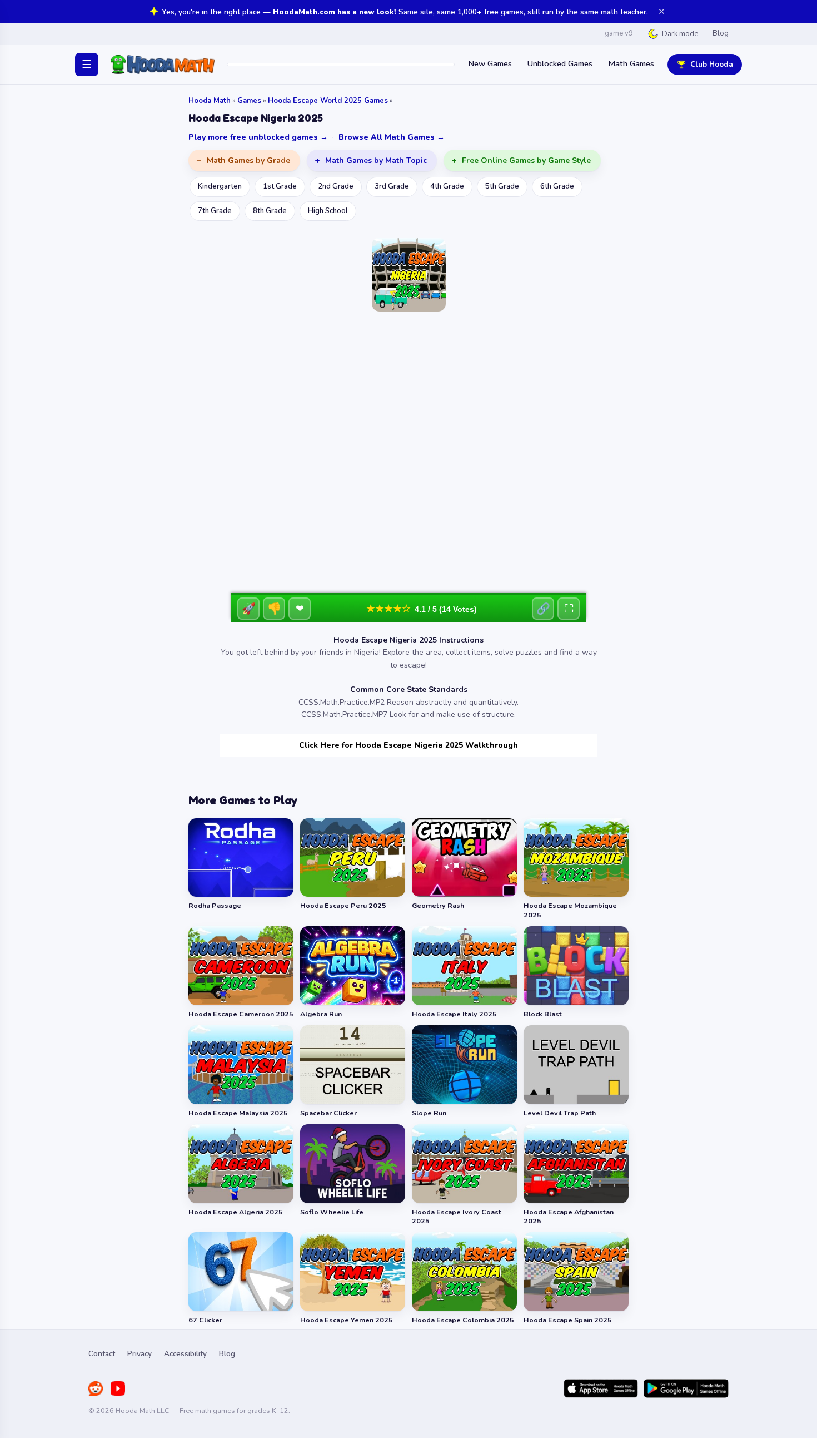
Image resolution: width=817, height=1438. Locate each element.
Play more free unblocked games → (258, 137)
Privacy (139, 1353)
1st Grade (280, 186)
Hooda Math (209, 101)
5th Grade (502, 186)
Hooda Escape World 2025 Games (328, 101)
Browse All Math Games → (391, 137)
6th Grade (557, 186)
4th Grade (447, 186)
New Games (490, 63)
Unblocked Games (559, 63)
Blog (721, 33)
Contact (101, 1353)
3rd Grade (392, 186)
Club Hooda (711, 64)
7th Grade (215, 211)
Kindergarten (220, 186)
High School (328, 211)
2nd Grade (335, 186)
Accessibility (185, 1353)
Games (249, 101)
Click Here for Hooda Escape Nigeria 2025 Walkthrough (408, 745)
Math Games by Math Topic (376, 160)
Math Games (631, 63)
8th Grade (270, 211)
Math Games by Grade (248, 160)
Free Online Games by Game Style (526, 160)
